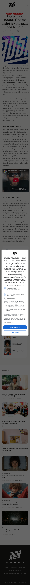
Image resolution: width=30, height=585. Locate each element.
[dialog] (15, 293)
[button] (15, 298)
